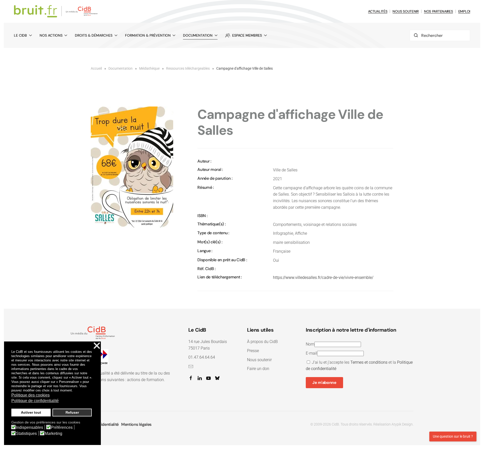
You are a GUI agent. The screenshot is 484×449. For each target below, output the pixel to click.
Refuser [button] (72, 412)
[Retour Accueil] (56, 11)
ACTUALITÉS (377, 11)
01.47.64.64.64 (201, 357)
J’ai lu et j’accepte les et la (359, 365)
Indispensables (29, 428)
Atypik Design (402, 424)
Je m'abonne (324, 382)
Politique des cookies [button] (30, 395)
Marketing (53, 434)
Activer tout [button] (31, 412)
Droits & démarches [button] (93, 35)
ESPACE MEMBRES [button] (247, 35)
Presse (253, 350)
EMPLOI (464, 11)
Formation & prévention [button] (148, 35)
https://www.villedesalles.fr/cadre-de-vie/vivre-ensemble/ (323, 277)
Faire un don (258, 368)
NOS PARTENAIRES (438, 11)
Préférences (62, 428)
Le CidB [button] (20, 35)
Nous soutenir (259, 359)
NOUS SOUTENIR (405, 11)
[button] (132, 167)
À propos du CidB (262, 341)
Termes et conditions (368, 362)
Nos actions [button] (51, 35)
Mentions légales (136, 424)
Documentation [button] (198, 35)
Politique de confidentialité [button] (35, 401)
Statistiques (26, 434)
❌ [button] (96, 346)
